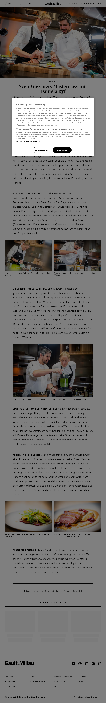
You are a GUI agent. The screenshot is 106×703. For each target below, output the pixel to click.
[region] (53, 127)
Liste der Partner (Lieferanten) (28, 141)
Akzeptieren (62, 150)
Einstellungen (42, 150)
